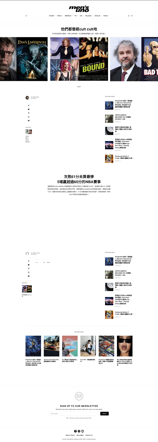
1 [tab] (77, 76)
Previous (26, 59)
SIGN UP (104, 413)
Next (132, 59)
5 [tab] (82, 76)
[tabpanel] (79, 59)
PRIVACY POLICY (70, 435)
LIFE (44, 262)
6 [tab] (83, 76)
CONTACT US (88, 435)
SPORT (48, 262)
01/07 (79, 87)
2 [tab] (78, 76)
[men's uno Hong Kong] (79, 8)
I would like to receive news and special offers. (80, 418)
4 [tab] (80, 76)
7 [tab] (84, 76)
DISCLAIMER (80, 435)
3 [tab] (79, 76)
